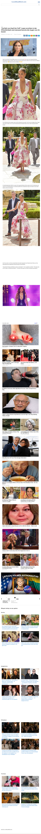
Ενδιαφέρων (19, 34)
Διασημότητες (4, 666)
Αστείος (3, 612)
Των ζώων (3, 773)
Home (2, 26)
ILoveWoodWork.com (19, 2)
